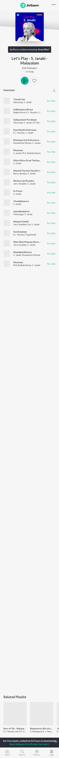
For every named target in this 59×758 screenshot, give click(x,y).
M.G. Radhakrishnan (31, 153)
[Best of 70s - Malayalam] (15, 713)
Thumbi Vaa (19, 99)
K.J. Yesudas (31, 112)
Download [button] (9, 90)
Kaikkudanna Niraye (23, 109)
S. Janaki (28, 102)
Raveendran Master (22, 143)
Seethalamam (20, 231)
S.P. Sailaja (37, 122)
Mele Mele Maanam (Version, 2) (28, 242)
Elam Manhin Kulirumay (24, 130)
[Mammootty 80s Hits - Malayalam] (41, 713)
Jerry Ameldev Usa (22, 224)
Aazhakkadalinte (21, 211)
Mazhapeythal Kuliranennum (27, 140)
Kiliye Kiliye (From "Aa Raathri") (29, 160)
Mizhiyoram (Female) (23, 181)
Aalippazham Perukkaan (25, 119)
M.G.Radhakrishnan (22, 265)
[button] (34, 81)
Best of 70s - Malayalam (15, 728)
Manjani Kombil (21, 221)
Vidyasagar (18, 214)
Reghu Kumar (19, 112)
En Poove (17, 191)
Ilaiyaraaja (18, 102)
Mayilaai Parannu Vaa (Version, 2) (29, 170)
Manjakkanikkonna (22, 252)
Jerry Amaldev (20, 183)
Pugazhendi (30, 234)
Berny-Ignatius (20, 173)
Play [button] (25, 81)
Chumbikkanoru (21, 201)
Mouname (18, 150)
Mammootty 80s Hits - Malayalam (41, 728)
